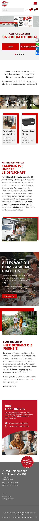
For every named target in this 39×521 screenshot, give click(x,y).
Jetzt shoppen (9, 296)
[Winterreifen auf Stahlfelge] (9, 122)
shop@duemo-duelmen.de (10, 485)
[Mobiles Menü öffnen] (35, 3)
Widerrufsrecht (6, 496)
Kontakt (4, 494)
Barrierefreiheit (27, 517)
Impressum (16, 517)
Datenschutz (6, 517)
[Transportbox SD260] (28, 122)
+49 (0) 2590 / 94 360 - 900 (10, 482)
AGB (36, 517)
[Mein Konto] (26, 10)
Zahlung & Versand (8, 499)
